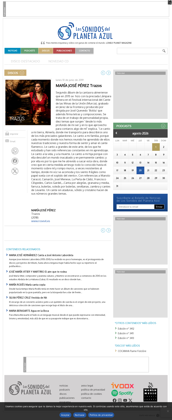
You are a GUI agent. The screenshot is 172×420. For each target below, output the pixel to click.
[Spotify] (122, 392)
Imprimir (14, 134)
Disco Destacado (25, 61)
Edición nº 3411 (126, 333)
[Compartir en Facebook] (15, 161)
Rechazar (80, 415)
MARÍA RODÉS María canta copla (27, 284)
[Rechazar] (167, 411)
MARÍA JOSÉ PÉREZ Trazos (79, 85)
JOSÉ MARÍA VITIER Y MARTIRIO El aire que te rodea (38, 271)
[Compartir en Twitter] (15, 171)
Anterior (116, 133)
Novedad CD (58, 61)
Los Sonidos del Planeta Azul (86, 31)
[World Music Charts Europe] (150, 391)
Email (12, 141)
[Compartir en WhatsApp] (15, 151)
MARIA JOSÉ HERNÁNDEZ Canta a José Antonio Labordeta (41, 255)
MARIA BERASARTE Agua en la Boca (29, 310)
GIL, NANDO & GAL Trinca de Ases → (108, 72)
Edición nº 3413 (126, 337)
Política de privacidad (101, 415)
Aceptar (65, 415)
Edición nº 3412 (126, 328)
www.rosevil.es (40, 221)
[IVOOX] (122, 385)
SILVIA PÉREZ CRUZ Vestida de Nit (28, 297)
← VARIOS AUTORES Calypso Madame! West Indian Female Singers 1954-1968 (103, 72)
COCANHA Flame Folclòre (132, 350)
